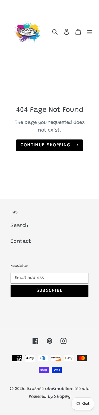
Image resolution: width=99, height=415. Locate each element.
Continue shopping (45, 145)
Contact (21, 241)
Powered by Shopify (49, 397)
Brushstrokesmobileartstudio (58, 389)
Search (19, 225)
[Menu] (90, 31)
